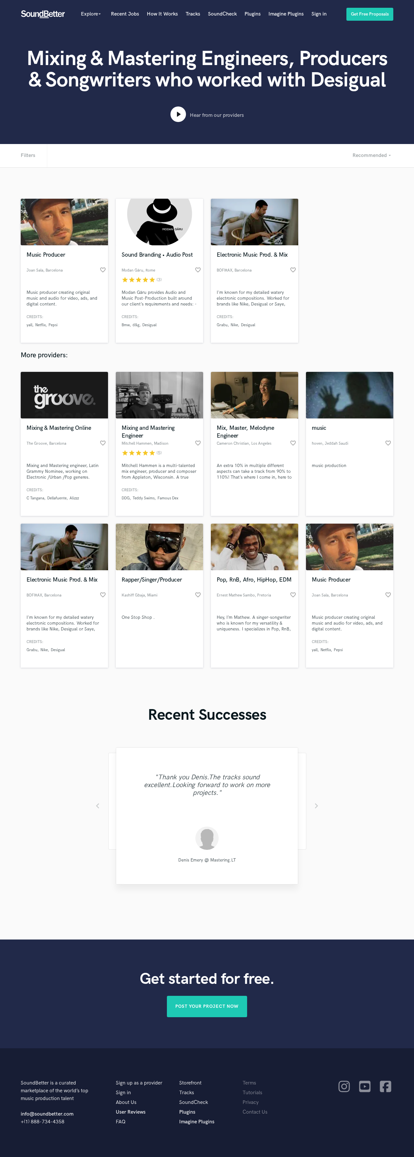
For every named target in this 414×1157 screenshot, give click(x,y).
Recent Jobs (125, 14)
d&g (136, 325)
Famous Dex (168, 498)
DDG (126, 498)
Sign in (319, 14)
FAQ (120, 1122)
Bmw (126, 325)
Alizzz (74, 498)
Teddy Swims (144, 498)
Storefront (190, 1083)
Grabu (222, 325)
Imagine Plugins (286, 14)
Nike (234, 325)
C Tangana (35, 498)
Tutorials (252, 1093)
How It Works (162, 14)
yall (29, 325)
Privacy (251, 1102)
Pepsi (53, 325)
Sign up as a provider (139, 1083)
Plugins (253, 14)
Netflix (40, 325)
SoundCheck (222, 14)
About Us (126, 1102)
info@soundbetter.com (47, 1114)
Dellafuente (57, 498)
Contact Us (255, 1112)
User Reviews (131, 1112)
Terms (249, 1083)
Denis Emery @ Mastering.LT (207, 860)
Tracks (193, 14)
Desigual (149, 325)
